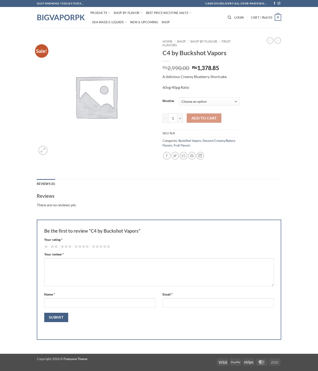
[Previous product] (277, 40)
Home (167, 41)
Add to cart (204, 118)
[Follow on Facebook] (274, 3)
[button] (239, 17)
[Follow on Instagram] (278, 3)
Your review (54, 254)
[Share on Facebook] (167, 156)
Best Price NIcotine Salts (167, 13)
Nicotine (168, 101)
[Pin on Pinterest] (192, 156)
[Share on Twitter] (175, 156)
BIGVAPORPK (60, 17)
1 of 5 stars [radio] (45, 247)
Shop (166, 22)
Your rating (53, 240)
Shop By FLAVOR (127, 13)
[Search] (229, 17)
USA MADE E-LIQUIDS (108, 22)
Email (167, 294)
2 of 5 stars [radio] (53, 247)
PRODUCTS (98, 13)
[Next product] (270, 40)
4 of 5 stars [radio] (81, 247)
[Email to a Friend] (183, 156)
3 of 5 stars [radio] (65, 247)
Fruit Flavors (182, 145)
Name (49, 294)
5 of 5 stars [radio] (100, 247)
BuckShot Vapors (190, 141)
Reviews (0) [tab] (46, 184)
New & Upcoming (144, 22)
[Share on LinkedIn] (200, 156)
